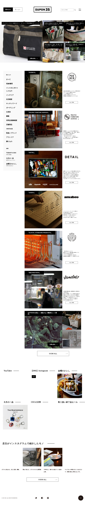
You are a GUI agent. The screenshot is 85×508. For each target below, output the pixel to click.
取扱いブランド (11, 133)
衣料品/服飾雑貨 (11, 120)
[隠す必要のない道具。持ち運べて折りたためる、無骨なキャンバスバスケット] (53, 42)
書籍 (7, 116)
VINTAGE (9, 129)
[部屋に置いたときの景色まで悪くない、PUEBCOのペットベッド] (74, 21)
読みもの (8, 9)
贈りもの (9, 141)
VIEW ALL (53, 354)
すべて (8, 79)
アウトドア (10, 137)
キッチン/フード (11, 103)
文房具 (8, 112)
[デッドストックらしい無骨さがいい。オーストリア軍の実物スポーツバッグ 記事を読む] (21, 21)
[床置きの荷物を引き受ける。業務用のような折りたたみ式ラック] (53, 21)
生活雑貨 (9, 99)
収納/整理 (9, 83)
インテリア (10, 95)
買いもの (17, 9)
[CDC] (42, 375)
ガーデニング (10, 108)
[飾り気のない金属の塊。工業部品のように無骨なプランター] (74, 42)
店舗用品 (9, 124)
